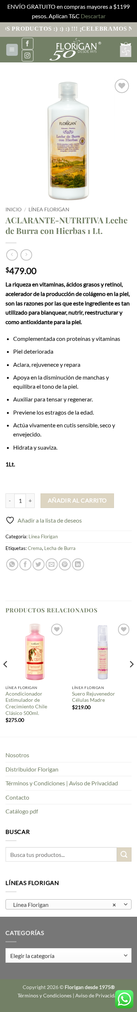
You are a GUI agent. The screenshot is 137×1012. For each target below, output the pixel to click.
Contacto (17, 797)
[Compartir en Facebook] (25, 564)
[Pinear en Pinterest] (65, 564)
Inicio (13, 209)
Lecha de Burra (60, 548)
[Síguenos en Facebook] (28, 44)
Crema (35, 548)
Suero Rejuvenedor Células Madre (93, 697)
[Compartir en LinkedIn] (78, 564)
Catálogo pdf (21, 811)
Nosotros (17, 754)
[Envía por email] (52, 564)
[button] (12, 50)
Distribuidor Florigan (31, 769)
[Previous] (5, 678)
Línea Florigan (48, 209)
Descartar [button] (93, 15)
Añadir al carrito (77, 500)
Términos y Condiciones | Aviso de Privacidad (61, 783)
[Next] (131, 678)
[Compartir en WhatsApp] (12, 564)
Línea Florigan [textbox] (64, 904)
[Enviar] (124, 854)
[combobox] (68, 904)
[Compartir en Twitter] (39, 564)
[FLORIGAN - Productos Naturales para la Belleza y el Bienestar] (74, 49)
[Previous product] (26, 255)
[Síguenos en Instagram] (28, 56)
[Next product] (12, 255)
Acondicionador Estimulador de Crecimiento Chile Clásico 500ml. (26, 703)
